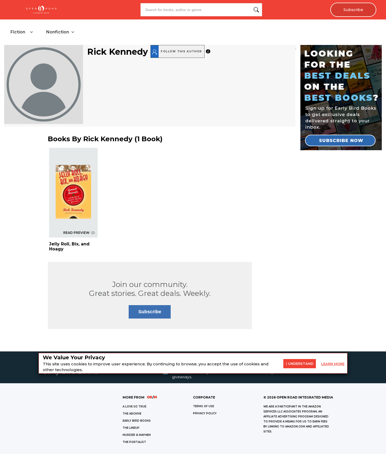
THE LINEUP (131, 428)
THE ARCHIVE (132, 413)
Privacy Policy (205, 413)
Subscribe (353, 9)
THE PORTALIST (134, 442)
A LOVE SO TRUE (134, 406)
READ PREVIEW (76, 233)
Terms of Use (203, 406)
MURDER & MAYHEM (137, 435)
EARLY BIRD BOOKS (137, 420)
